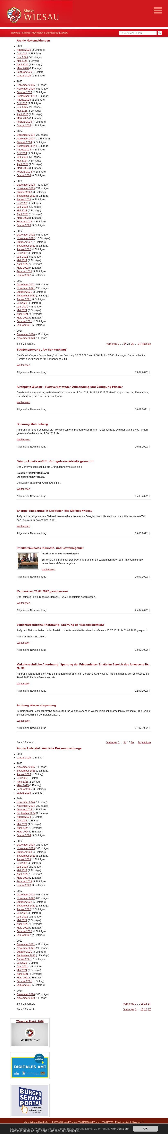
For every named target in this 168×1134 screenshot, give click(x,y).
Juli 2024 (22, 153)
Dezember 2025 (26, 85)
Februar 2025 (24, 121)
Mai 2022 (22, 260)
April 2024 (22, 164)
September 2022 (26, 245)
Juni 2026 (22, 57)
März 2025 (23, 118)
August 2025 (24, 99)
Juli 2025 (22, 103)
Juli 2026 (22, 53)
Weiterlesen (23, 365)
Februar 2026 (24, 72)
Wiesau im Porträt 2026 (30, 1021)
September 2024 (26, 146)
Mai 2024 (22, 160)
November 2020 (26, 338)
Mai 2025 (22, 110)
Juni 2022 (22, 256)
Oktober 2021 (24, 292)
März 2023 (23, 217)
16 (145, 1003)
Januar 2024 (24, 175)
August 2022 (24, 249)
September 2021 (26, 295)
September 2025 (26, 96)
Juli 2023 (22, 203)
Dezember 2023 (26, 184)
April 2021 (22, 314)
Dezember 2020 (26, 334)
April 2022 (22, 264)
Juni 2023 (22, 206)
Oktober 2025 (24, 92)
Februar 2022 (24, 271)
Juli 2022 (22, 253)
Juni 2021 (22, 306)
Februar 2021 (24, 321)
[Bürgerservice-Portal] (29, 1115)
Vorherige (111, 343)
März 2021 (23, 317)
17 (149, 1003)
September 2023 (26, 195)
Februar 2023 (24, 221)
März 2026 (23, 68)
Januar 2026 (24, 75)
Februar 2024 (24, 171)
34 (139, 343)
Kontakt (64, 32)
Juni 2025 (22, 107)
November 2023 (26, 188)
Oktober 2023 (24, 192)
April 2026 (22, 64)
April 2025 (22, 114)
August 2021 (24, 299)
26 (132, 343)
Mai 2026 (22, 60)
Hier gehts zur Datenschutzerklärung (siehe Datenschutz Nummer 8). (69, 1129)
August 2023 (24, 199)
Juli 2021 (22, 303)
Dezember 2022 (26, 234)
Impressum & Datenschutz (45, 32)
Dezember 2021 (26, 284)
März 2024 (23, 168)
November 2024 (26, 138)
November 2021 (26, 288)
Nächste (146, 343)
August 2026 (24, 49)
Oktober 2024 (24, 142)
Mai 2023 (22, 210)
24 (125, 343)
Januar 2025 (24, 125)
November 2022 (26, 238)
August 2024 (24, 149)
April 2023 (22, 214)
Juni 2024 (22, 157)
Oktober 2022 (24, 242)
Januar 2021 (24, 325)
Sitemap (26, 32)
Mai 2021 (22, 310)
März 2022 (23, 267)
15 (142, 1003)
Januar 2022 (24, 275)
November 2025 (26, 88)
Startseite (15, 32)
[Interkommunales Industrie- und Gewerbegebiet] (28, 561)
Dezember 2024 (26, 134)
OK (145, 1128)
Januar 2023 (24, 225)
